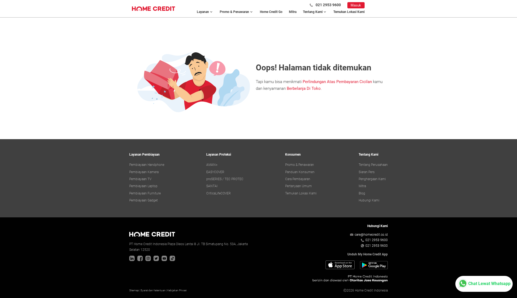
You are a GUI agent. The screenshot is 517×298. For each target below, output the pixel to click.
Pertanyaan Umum (298, 186)
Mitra (292, 12)
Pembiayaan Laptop (143, 186)
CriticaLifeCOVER (218, 193)
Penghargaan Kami (372, 179)
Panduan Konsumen (300, 172)
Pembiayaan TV (140, 179)
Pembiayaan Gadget (143, 200)
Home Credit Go (271, 12)
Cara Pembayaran (297, 179)
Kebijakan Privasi (177, 290)
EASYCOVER (215, 172)
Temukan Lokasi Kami (349, 12)
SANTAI (212, 186)
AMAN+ (212, 165)
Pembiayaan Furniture (145, 193)
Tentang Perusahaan (373, 165)
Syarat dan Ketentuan (153, 290)
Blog (362, 193)
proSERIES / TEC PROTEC (224, 179)
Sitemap (134, 290)
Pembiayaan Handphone (146, 165)
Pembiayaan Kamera (144, 172)
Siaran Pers (367, 172)
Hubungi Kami (369, 200)
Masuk (356, 5)
